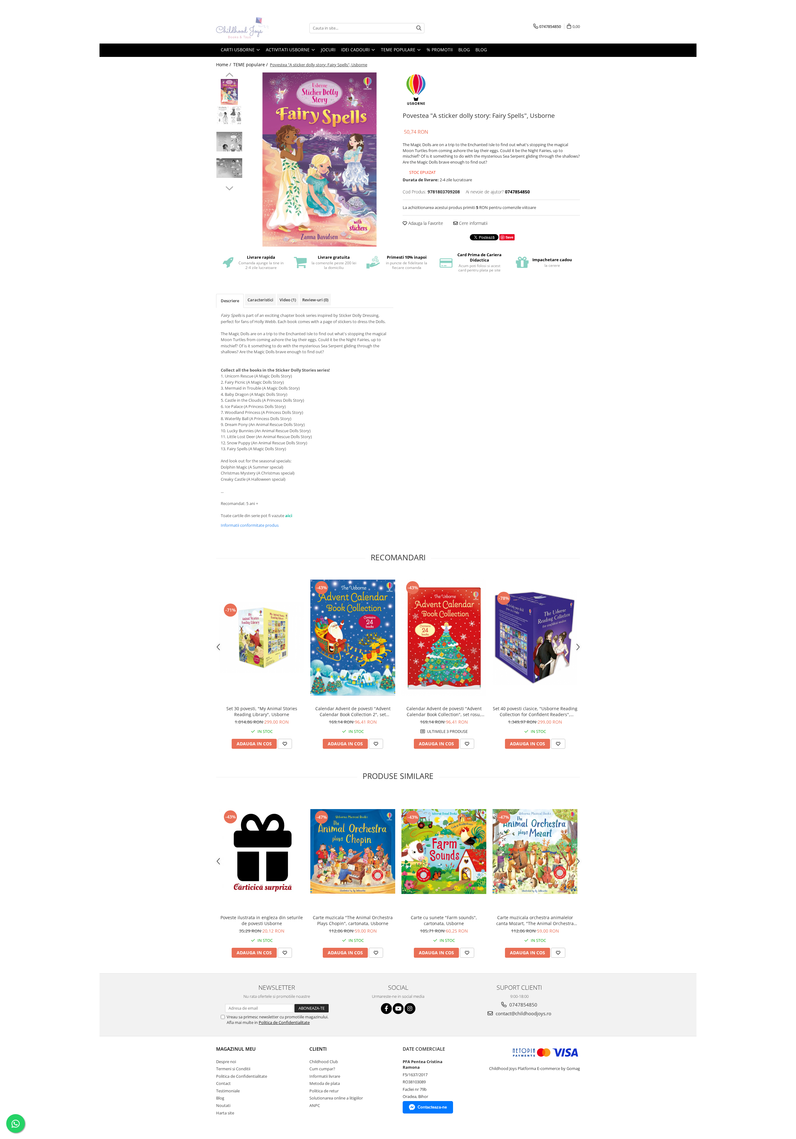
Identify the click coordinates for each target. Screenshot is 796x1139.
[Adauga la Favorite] (285, 744)
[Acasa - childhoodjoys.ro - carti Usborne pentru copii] (247, 28)
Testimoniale (228, 1091)
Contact (223, 1083)
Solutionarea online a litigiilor (336, 1098)
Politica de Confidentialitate (284, 1022)
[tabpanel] (319, 159)
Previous (229, 75)
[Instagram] (410, 1008)
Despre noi (226, 1061)
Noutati (223, 1105)
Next (229, 187)
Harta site (225, 1113)
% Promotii (440, 50)
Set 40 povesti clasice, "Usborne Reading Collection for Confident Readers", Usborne (535, 711)
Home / (224, 64)
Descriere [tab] (230, 300)
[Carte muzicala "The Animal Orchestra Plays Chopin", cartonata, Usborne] (352, 851)
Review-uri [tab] (315, 300)
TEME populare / (251, 64)
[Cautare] (418, 28)
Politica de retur (324, 1091)
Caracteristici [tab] (260, 300)
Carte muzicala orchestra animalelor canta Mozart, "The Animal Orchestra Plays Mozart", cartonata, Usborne (535, 920)
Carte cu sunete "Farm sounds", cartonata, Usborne (444, 920)
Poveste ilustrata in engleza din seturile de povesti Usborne (261, 920)
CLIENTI (318, 1049)
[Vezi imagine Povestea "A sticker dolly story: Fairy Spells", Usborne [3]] (229, 168)
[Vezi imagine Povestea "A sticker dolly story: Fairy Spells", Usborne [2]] (229, 141)
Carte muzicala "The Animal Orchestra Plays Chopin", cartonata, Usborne (353, 920)
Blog (481, 50)
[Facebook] (386, 1008)
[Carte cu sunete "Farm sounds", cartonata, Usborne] (443, 851)
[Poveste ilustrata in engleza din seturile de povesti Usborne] (261, 851)
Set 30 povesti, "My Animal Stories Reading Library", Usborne (261, 711)
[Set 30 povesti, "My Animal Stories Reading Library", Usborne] (261, 637)
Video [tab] (288, 300)
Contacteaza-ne (432, 1107)
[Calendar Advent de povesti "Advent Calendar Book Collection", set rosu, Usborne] (443, 638)
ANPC (314, 1105)
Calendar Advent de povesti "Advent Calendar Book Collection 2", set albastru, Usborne (353, 711)
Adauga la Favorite (425, 223)
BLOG (464, 50)
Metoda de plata (324, 1083)
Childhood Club (323, 1061)
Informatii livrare (324, 1076)
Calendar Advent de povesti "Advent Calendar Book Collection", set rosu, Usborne (444, 711)
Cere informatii (473, 223)
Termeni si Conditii (233, 1069)
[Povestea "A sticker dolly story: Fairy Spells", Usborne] (319, 159)
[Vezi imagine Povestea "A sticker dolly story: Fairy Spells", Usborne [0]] (229, 92)
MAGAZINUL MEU (236, 1049)
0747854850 (522, 1005)
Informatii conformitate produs (250, 525)
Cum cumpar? (322, 1069)
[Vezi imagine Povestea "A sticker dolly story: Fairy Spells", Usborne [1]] (229, 115)
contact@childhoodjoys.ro (522, 1013)
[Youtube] (398, 1008)
